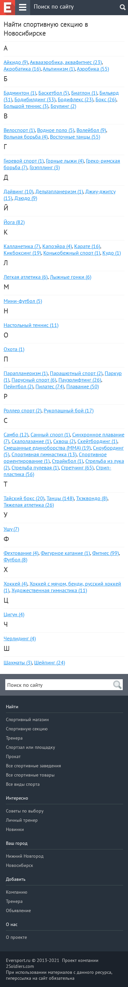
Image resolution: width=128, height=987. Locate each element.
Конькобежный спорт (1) (71, 252)
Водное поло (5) (55, 130)
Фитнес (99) (105, 553)
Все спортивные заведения (33, 766)
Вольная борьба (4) (26, 136)
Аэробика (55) (93, 68)
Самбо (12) (16, 434)
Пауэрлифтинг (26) (79, 379)
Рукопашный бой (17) (69, 410)
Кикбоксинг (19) (22, 252)
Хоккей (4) (15, 583)
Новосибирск (19, 865)
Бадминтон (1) (20, 92)
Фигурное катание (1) (65, 553)
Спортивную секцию (27, 729)
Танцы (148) (60, 498)
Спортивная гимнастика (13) (43, 454)
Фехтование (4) (21, 553)
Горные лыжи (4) (65, 160)
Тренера (14, 738)
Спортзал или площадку (30, 747)
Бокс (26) (106, 99)
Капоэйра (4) (57, 246)
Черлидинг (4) (20, 638)
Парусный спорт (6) (33, 379)
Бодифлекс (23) (75, 99)
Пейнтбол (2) (18, 386)
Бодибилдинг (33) (34, 99)
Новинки (15, 829)
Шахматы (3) (18, 662)
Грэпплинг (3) (45, 167)
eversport (7, 7)
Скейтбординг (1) (97, 441)
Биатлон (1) (84, 92)
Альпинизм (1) (59, 68)
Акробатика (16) (22, 68)
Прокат (13, 756)
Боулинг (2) (63, 106)
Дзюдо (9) (25, 198)
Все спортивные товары (30, 775)
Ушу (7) (11, 528)
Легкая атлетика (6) (26, 276)
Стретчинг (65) (77, 467)
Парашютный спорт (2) (76, 373)
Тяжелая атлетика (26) (29, 504)
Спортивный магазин (27, 719)
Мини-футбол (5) (23, 301)
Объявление (18, 910)
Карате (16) (87, 246)
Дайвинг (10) (18, 191)
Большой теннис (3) (26, 106)
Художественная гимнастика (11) (49, 590)
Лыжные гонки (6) (70, 276)
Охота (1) (14, 349)
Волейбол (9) (91, 130)
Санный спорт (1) (50, 434)
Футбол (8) (15, 559)
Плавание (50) (82, 386)
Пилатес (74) (49, 386)
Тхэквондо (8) (91, 498)
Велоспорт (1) (19, 130)
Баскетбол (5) (53, 92)
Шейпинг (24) (49, 662)
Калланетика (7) (22, 246)
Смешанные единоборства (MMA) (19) (47, 447)
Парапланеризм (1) (26, 373)
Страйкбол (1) (67, 461)
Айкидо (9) (16, 62)
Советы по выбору (25, 811)
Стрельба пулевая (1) (35, 467)
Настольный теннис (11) (31, 325)
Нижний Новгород (25, 856)
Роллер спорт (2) (22, 410)
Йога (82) (14, 222)
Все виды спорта (23, 784)
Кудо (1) (111, 252)
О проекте (16, 937)
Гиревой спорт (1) (24, 160)
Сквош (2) (64, 441)
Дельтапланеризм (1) (59, 191)
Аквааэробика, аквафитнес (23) (66, 62)
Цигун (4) (14, 614)
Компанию (16, 892)
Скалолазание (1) (31, 441)
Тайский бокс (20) (24, 498)
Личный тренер (22, 820)
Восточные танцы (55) (75, 136)
